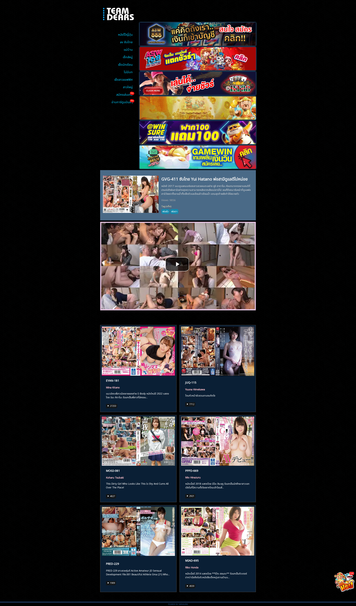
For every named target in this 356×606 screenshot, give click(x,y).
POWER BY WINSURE (178, 604)
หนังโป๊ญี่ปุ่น (125, 34)
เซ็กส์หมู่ (128, 56)
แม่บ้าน (128, 49)
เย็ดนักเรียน (125, 64)
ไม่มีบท (128, 71)
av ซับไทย (126, 41)
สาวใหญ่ (128, 86)
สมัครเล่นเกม (124, 94)
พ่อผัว (165, 211)
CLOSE (351, 573)
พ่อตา (174, 211)
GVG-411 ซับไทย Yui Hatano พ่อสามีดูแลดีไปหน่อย (204, 178)
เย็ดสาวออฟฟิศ (123, 79)
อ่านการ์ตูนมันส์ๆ (122, 101)
